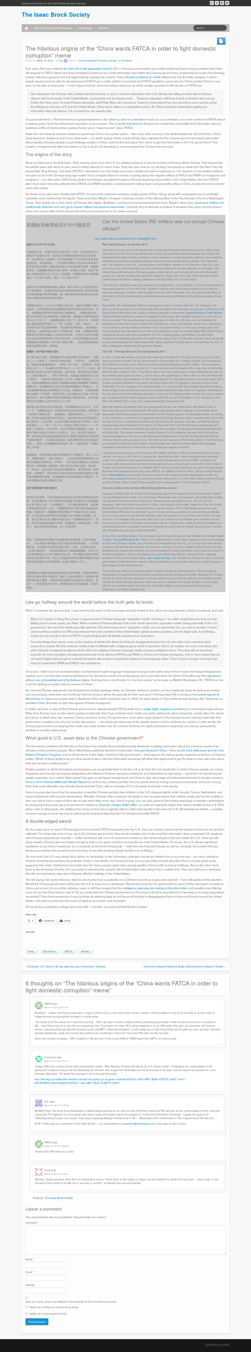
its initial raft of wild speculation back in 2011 (92, 68)
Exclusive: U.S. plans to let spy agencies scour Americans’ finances (67, 966)
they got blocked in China (151, 750)
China (31, 951)
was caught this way (158, 558)
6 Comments (125, 60)
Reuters (85, 951)
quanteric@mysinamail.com (139, 1123)
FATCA (68, 951)
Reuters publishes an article (143, 77)
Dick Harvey (49, 951)
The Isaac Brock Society (56, 14)
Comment (32, 1222)
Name (30, 1259)
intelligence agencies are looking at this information (155, 888)
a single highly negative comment (162, 709)
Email (30, 1272)
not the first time (127, 123)
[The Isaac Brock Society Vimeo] (222, 3)
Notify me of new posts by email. (48, 1313)
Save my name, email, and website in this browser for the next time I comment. (71, 1301)
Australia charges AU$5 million (118, 805)
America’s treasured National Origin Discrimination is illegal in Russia (183, 966)
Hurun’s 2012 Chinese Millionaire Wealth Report (56, 782)
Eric (61, 60)
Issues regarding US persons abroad (97, 60)
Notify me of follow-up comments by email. (54, 1307)
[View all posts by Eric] (65, 60)
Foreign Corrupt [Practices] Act (121, 539)
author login (85, 28)
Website (30, 1285)
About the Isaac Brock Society (53, 28)
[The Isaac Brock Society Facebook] (217, 3)
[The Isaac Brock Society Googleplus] (212, 3)
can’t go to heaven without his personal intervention (92, 207)
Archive (103, 28)
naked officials (116, 475)
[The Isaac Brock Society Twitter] (227, 3)
